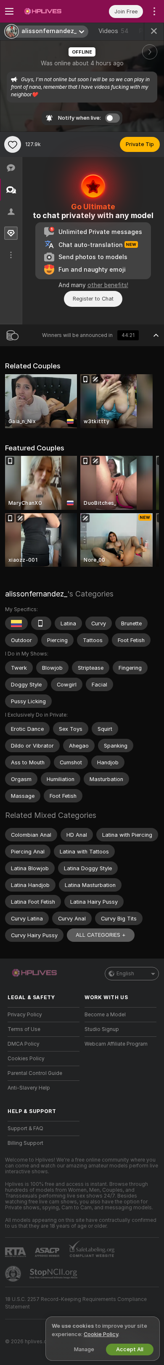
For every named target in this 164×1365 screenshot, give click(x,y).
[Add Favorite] (12, 144)
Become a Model (105, 1015)
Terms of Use (24, 1029)
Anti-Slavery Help (29, 1088)
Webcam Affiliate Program (116, 1044)
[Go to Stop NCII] (54, 1274)
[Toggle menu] (9, 11)
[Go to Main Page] (50, 11)
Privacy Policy (25, 1015)
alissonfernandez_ (36, 593)
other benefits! (107, 285)
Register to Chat (93, 299)
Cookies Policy (26, 1059)
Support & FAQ (25, 1128)
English (125, 974)
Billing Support (25, 1143)
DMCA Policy (24, 1044)
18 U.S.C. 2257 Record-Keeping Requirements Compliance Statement (76, 1303)
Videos (113, 31)
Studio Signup (102, 1029)
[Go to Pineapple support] (14, 1274)
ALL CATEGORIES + (101, 935)
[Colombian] (16, 623)
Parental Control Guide (35, 1073)
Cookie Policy (101, 1334)
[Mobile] (41, 623)
